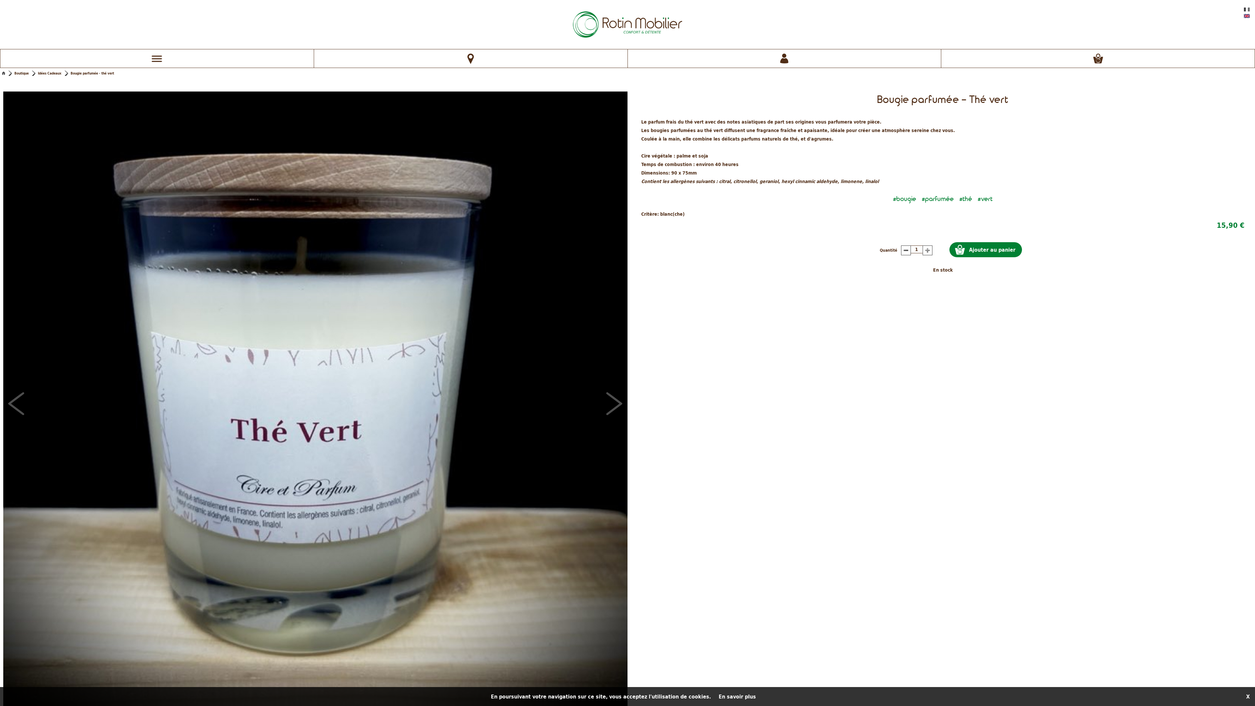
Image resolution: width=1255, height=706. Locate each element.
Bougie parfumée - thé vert (92, 73)
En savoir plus (737, 696)
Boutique (21, 73)
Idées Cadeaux (49, 73)
